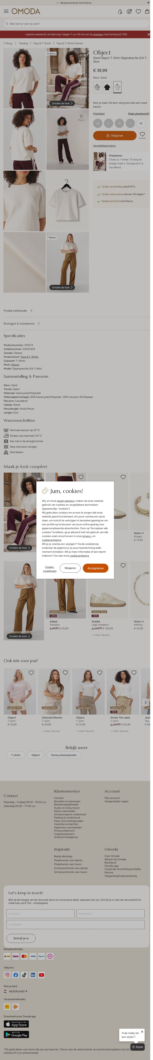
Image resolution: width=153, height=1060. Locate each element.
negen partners (66, 500)
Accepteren (96, 568)
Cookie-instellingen (50, 569)
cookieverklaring (51, 539)
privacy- (87, 536)
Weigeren (70, 567)
